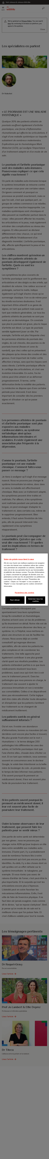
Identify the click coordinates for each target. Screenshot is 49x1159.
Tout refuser (15, 600)
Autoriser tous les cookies (35, 600)
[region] (24, 579)
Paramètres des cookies (24, 593)
